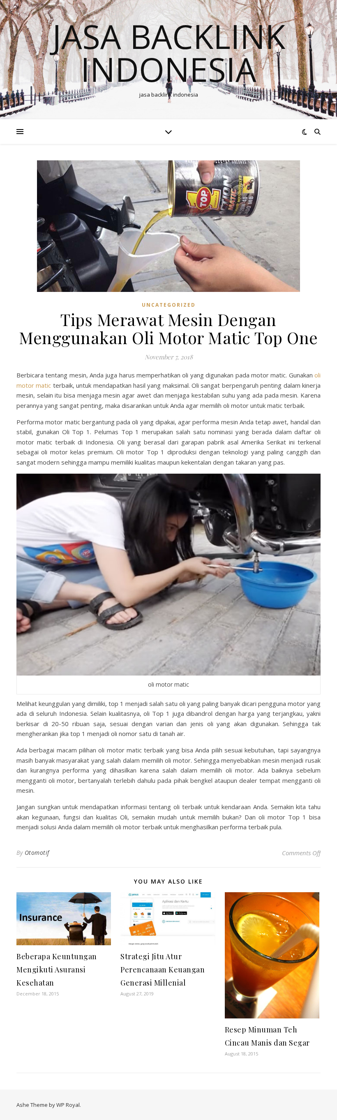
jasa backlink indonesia (168, 53)
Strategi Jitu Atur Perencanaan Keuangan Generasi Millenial (162, 969)
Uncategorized (169, 304)
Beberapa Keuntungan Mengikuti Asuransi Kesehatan (56, 969)
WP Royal (68, 1104)
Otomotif (37, 852)
